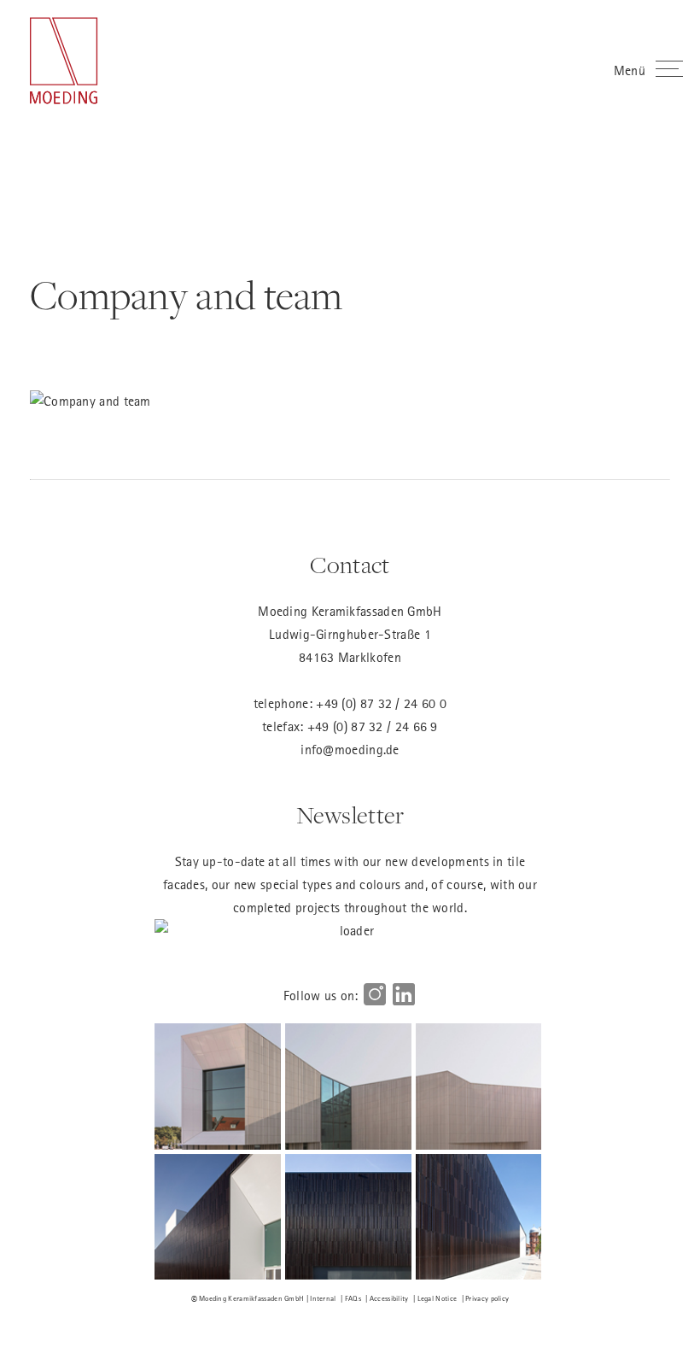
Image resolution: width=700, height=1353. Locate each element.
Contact (349, 565)
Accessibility (389, 1298)
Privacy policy (487, 1298)
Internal (322, 1298)
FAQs (353, 1298)
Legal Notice (437, 1298)
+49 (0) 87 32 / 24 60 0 (381, 703)
